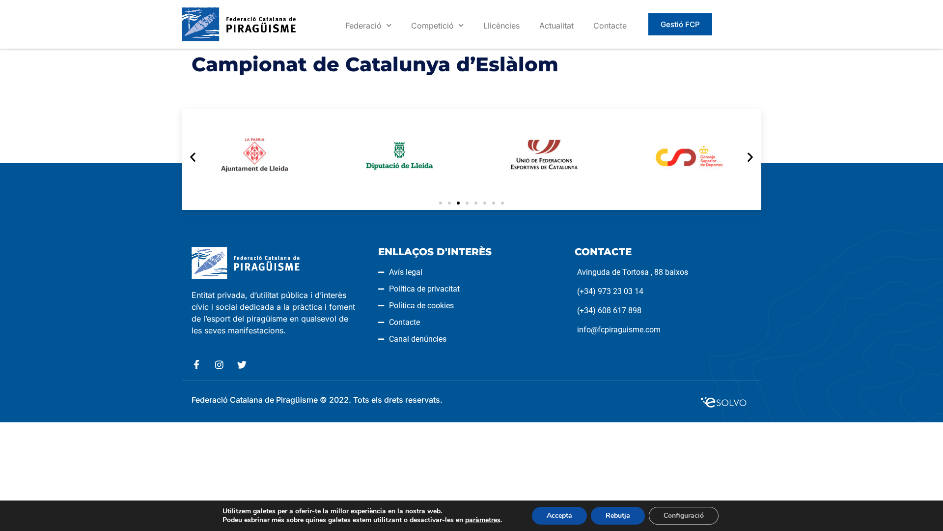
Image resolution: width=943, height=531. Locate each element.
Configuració (684, 515)
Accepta (559, 515)
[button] (193, 156)
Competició (432, 25)
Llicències (501, 25)
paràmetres (482, 520)
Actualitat (556, 25)
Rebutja (618, 515)
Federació (363, 25)
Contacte (610, 25)
